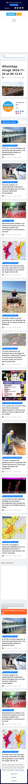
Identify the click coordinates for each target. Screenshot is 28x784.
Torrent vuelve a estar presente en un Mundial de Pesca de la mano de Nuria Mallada (13, 321)
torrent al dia (8, 77)
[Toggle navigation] (14, 20)
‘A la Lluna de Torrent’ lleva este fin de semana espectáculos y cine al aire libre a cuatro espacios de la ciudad (14, 410)
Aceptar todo (14, 773)
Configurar (14, 780)
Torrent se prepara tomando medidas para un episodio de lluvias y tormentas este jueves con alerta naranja (13, 549)
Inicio (3, 56)
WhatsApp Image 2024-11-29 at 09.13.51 (14, 57)
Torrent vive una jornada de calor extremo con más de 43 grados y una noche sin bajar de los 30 (13, 269)
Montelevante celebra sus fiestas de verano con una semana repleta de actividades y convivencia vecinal (13, 227)
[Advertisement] (14, 37)
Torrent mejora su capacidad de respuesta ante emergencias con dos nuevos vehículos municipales (13, 189)
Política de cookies (19, 770)
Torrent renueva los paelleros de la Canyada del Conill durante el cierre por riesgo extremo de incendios (14, 464)
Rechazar (14, 777)
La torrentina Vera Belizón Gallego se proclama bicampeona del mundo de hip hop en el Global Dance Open (13, 503)
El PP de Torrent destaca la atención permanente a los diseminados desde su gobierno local (13, 151)
